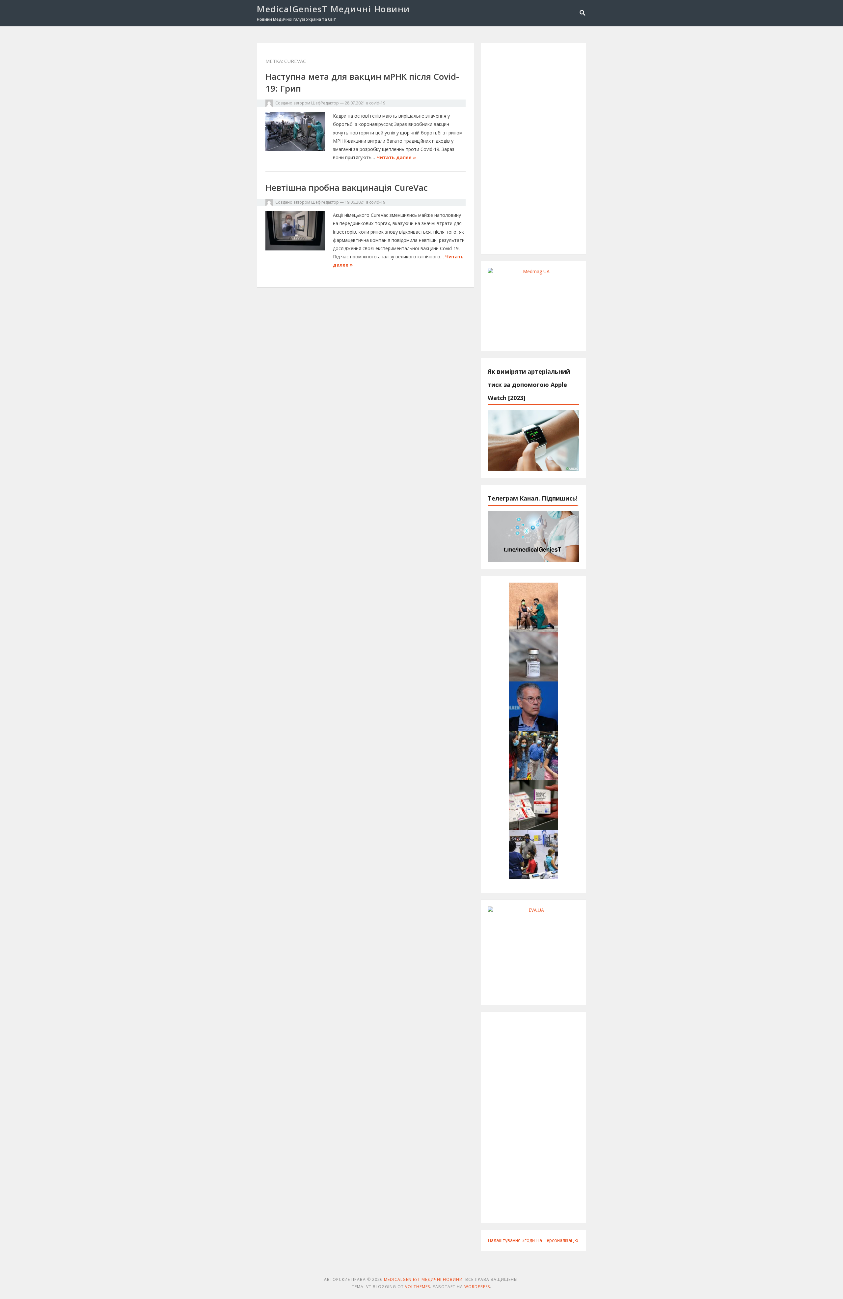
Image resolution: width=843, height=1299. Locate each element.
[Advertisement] (533, 148)
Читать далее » (396, 157)
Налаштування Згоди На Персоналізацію (533, 1240)
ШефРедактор (325, 103)
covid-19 (377, 103)
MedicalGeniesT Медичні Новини (333, 9)
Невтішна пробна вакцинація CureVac (346, 187)
